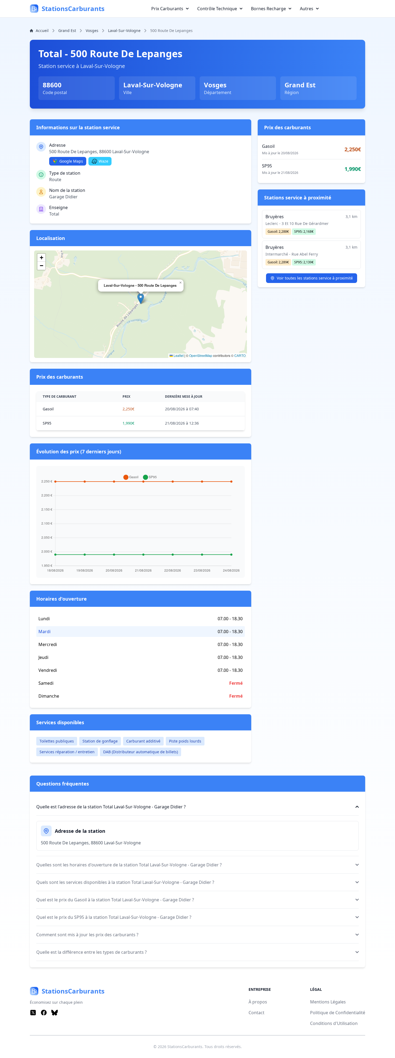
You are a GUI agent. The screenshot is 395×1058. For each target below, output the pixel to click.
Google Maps (71, 161)
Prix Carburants (167, 9)
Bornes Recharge (268, 9)
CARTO (240, 355)
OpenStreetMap (200, 355)
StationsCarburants (184, 1046)
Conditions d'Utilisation (334, 1023)
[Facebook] (44, 1012)
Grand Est (67, 30)
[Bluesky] (54, 1012)
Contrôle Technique (217, 9)
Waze (103, 161)
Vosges (92, 30)
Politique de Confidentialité (337, 1013)
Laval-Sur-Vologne (124, 30)
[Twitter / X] (33, 1012)
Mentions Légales (328, 1002)
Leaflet (178, 355)
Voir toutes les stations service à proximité (315, 278)
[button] (140, 298)
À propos (258, 1002)
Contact (256, 1013)
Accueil (42, 30)
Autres (306, 9)
